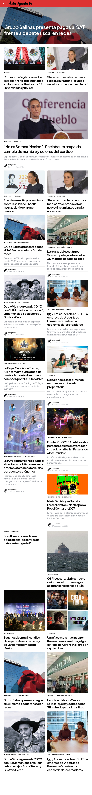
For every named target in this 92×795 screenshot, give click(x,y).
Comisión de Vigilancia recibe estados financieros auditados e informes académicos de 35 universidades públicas (23, 82)
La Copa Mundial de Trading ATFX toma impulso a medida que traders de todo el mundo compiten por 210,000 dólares (23, 373)
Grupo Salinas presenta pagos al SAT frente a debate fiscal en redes (23, 250)
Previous (8, 25)
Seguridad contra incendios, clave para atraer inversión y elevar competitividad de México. (22, 643)
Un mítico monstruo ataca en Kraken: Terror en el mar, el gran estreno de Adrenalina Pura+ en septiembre (67, 643)
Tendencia (51, 375)
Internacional (53, 574)
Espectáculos (23, 302)
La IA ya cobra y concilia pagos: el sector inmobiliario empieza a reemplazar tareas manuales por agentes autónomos (24, 466)
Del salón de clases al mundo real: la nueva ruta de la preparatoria (65, 383)
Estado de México (29, 456)
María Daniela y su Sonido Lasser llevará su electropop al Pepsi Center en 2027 (66, 504)
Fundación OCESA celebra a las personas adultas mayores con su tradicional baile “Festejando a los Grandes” (67, 447)
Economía (8, 242)
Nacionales (61, 72)
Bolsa (25, 363)
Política (7, 72)
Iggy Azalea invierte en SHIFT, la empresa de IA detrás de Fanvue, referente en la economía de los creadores (67, 319)
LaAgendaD (12, 165)
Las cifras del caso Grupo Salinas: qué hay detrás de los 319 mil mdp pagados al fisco (66, 255)
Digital (68, 309)
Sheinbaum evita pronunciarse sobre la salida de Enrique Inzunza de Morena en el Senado (23, 205)
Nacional (51, 72)
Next (83, 25)
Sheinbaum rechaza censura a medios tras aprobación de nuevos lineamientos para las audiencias (66, 205)
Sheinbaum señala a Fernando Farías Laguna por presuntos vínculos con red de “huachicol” (67, 80)
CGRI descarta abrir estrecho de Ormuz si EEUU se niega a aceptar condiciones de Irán (66, 582)
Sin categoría (9, 633)
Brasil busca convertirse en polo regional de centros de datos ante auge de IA (21, 539)
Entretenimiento (10, 302)
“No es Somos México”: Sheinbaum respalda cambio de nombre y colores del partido (42, 149)
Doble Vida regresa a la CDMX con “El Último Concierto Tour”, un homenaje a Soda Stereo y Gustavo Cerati (24, 312)
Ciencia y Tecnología (11, 531)
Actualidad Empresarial (56, 309)
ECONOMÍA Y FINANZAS (21, 242)
